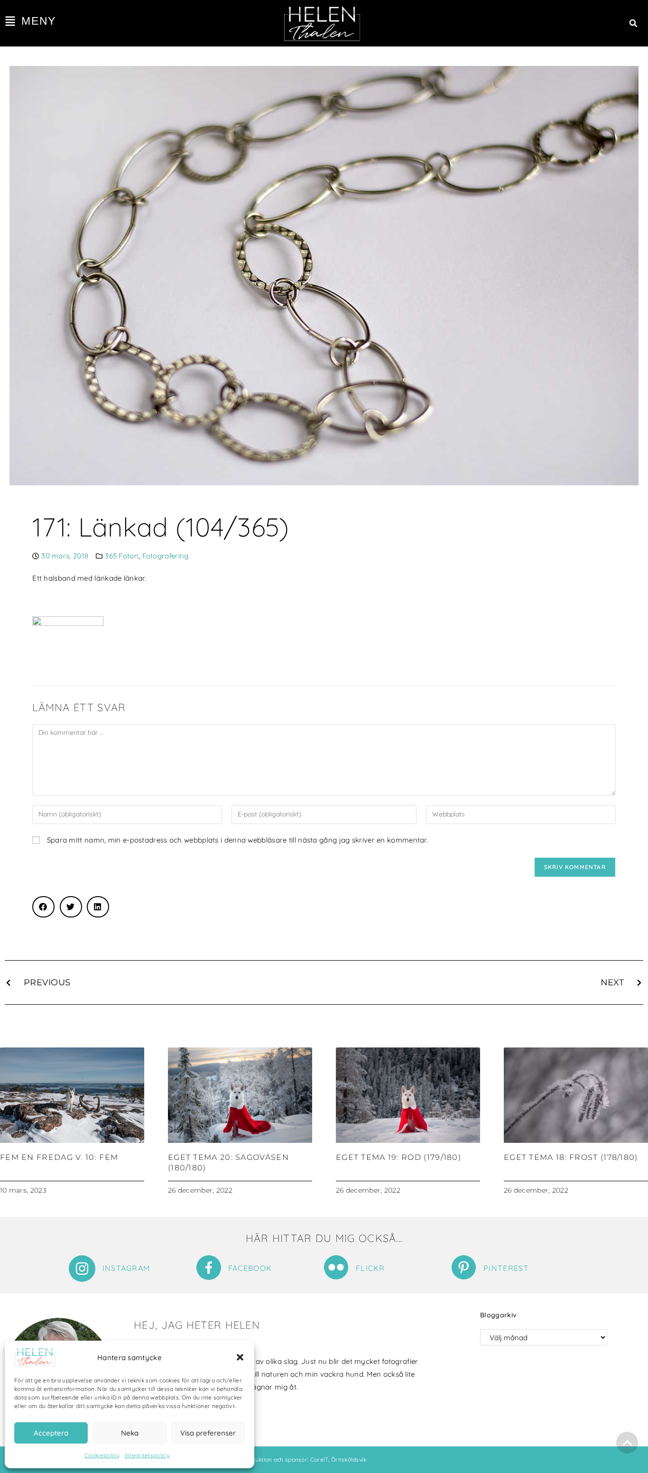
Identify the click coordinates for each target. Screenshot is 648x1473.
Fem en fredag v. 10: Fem (59, 1157)
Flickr (370, 1268)
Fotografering (165, 555)
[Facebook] (208, 1267)
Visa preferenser (208, 1432)
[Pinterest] (464, 1267)
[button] (240, 1357)
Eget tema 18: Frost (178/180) (571, 1157)
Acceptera (51, 1432)
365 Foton (122, 555)
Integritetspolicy (147, 1455)
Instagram (126, 1268)
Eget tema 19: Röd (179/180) (398, 1157)
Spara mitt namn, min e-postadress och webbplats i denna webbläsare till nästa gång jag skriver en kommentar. (237, 839)
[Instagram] (82, 1268)
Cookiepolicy (102, 1455)
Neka (130, 1432)
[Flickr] (336, 1267)
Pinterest (506, 1268)
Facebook (250, 1268)
